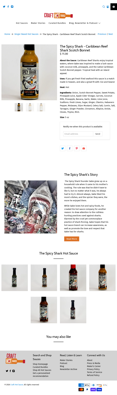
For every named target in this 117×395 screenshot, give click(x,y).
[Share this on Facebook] (69, 148)
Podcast (63, 363)
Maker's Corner (94, 366)
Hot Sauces (22, 23)
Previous (102, 34)
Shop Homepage (40, 364)
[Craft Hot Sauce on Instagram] (13, 7)
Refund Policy (93, 375)
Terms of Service (94, 372)
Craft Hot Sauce (16, 385)
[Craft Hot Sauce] (58, 15)
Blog (62, 366)
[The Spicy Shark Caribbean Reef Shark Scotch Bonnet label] (29, 72)
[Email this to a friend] (83, 148)
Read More (71, 239)
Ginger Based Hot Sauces (26, 34)
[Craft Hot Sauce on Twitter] (5, 7)
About (89, 360)
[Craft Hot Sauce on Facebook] (9, 7)
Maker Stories (38, 23)
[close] (114, 1)
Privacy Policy (93, 369)
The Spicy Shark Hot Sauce (58, 253)
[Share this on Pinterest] (76, 148)
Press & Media (93, 363)
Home (7, 34)
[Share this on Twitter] (62, 148)
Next (110, 34)
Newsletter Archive (68, 369)
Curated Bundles (57, 23)
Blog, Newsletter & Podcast (83, 23)
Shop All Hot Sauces (42, 370)
